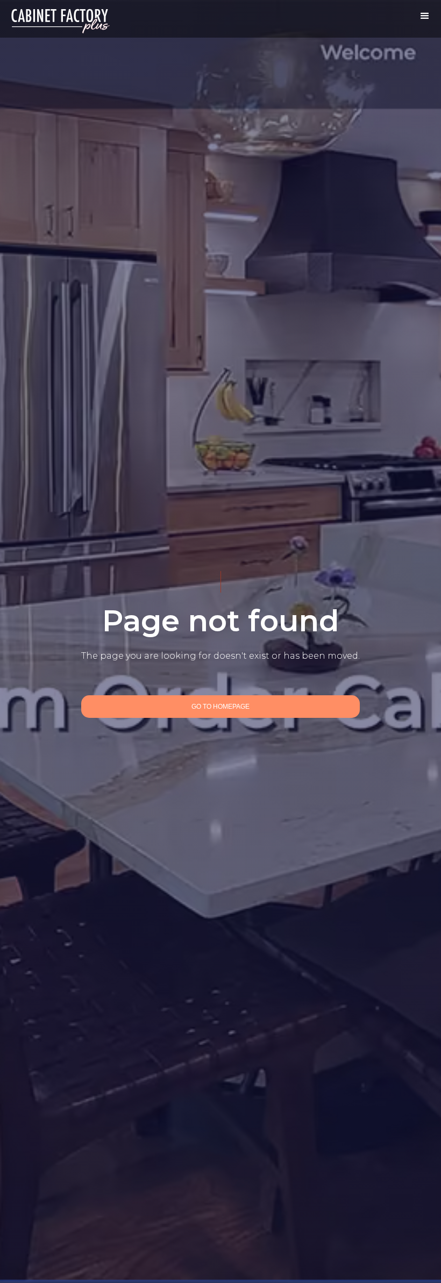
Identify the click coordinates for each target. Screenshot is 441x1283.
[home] (61, 19)
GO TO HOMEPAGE (220, 706)
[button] (425, 16)
